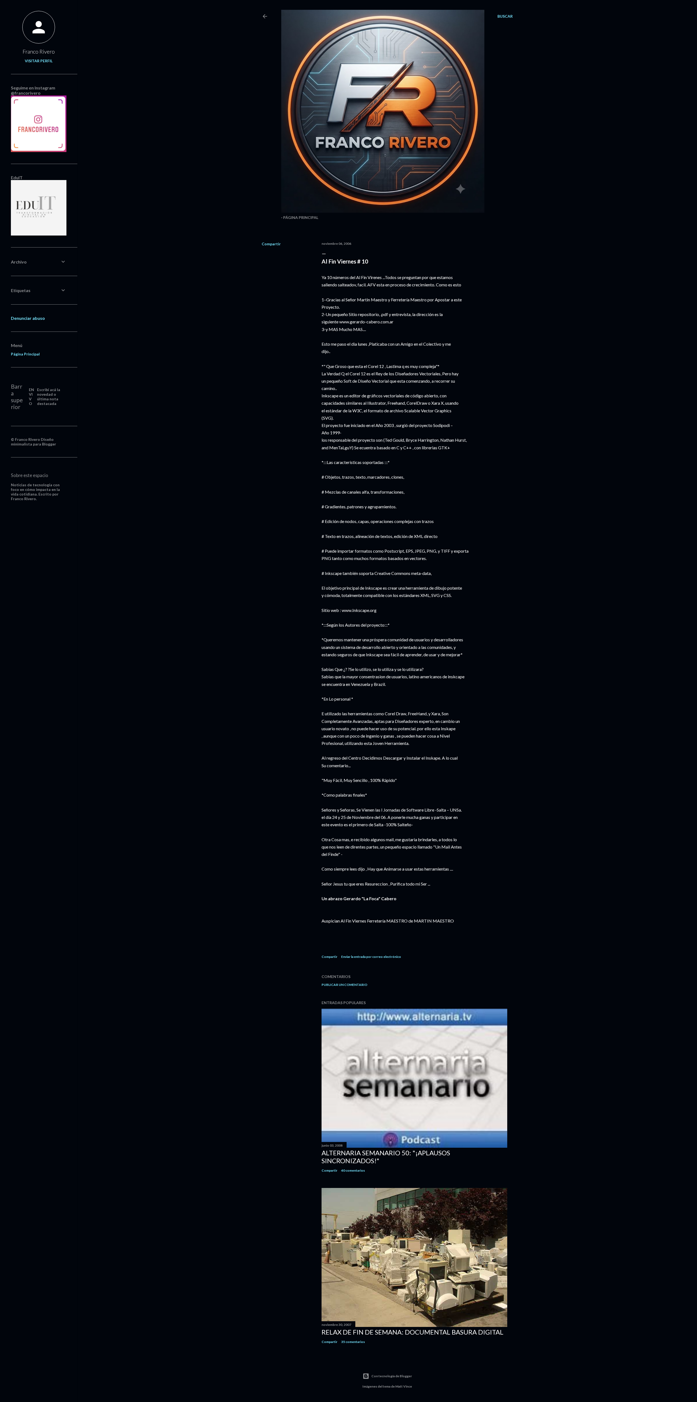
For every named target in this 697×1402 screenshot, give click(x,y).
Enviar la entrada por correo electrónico (371, 957)
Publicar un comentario (344, 985)
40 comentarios (353, 1170)
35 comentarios (353, 1342)
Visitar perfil (39, 60)
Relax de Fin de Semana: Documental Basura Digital (412, 1332)
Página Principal (300, 217)
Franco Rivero (39, 51)
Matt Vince (403, 1386)
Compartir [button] (271, 244)
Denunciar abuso (28, 318)
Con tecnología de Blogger (391, 1376)
